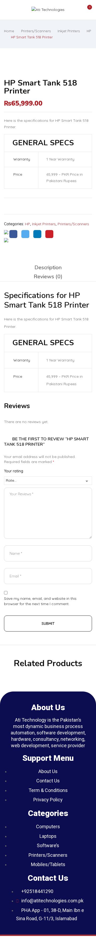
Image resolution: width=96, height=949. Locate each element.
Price (17, 174)
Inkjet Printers (69, 31)
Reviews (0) (48, 276)
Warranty (21, 159)
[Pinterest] (49, 234)
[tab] (48, 267)
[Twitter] (25, 234)
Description (48, 267)
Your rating (13, 471)
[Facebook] (13, 234)
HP (89, 31)
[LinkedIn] (37, 234)
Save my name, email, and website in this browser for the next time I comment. (40, 601)
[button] (86, 9)
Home (9, 31)
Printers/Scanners (36, 31)
